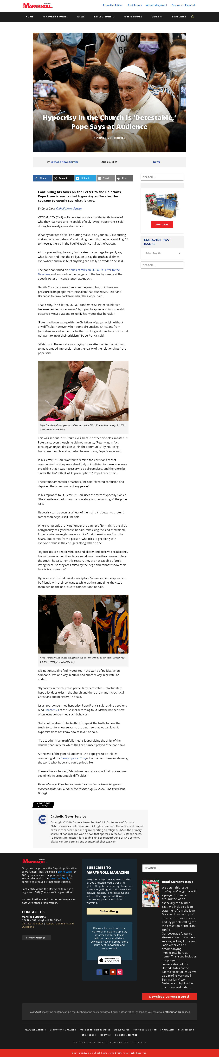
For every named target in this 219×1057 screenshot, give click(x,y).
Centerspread (186, 1030)
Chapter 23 (52, 710)
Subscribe (179, 17)
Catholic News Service (64, 162)
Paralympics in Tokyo (74, 758)
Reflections (103, 17)
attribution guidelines (177, 1012)
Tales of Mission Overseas (95, 1030)
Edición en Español (183, 5)
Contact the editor (32, 923)
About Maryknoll (156, 5)
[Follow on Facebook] (99, 972)
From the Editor (113, 5)
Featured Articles (35, 1030)
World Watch (122, 1030)
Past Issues (135, 5)
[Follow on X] (106, 972)
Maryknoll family (59, 878)
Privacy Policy (34, 937)
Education (106, 1035)
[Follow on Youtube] (113, 972)
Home (30, 17)
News (81, 17)
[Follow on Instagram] (120, 972)
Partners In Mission (145, 1030)
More (155, 17)
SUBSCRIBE (162, 224)
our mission (65, 871)
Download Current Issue (167, 997)
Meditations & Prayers (63, 1030)
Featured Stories (55, 17)
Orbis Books (133, 17)
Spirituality (167, 1030)
